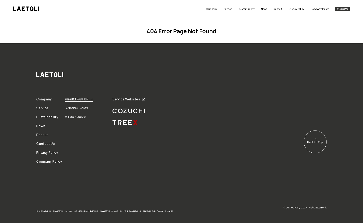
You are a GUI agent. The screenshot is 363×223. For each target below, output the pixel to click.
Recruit (42, 135)
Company (44, 99)
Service (42, 108)
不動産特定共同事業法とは (79, 99)
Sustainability (47, 117)
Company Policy (49, 161)
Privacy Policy (47, 152)
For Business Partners (76, 107)
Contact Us (342, 9)
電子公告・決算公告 (75, 116)
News (40, 126)
